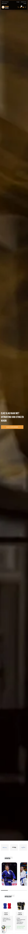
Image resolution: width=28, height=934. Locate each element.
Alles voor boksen (12, 427)
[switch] (3, 932)
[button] (18, 7)
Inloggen (18, 1)
